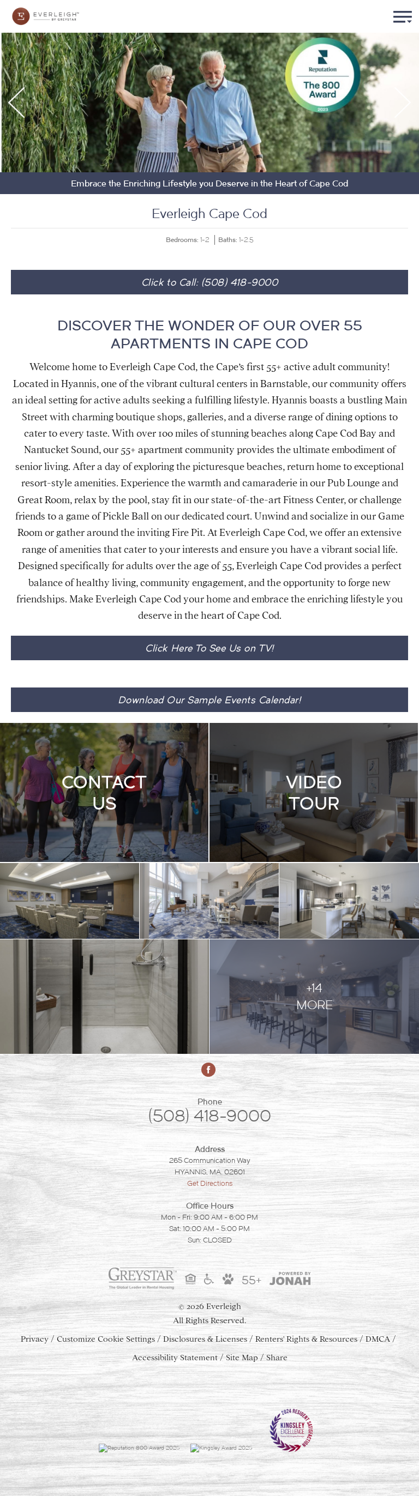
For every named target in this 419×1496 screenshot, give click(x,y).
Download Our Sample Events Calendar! (209, 699)
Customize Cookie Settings (106, 1339)
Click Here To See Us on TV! (209, 648)
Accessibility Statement (175, 1358)
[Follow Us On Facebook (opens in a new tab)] (209, 1070)
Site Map (242, 1358)
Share (277, 1358)
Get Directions (209, 1183)
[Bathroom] (105, 996)
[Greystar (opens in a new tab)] (143, 1278)
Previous (16, 102)
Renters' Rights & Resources (306, 1339)
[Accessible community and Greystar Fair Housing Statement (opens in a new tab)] (209, 1279)
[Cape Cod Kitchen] (349, 901)
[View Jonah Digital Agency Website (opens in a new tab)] (290, 1278)
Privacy (35, 1339)
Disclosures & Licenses (205, 1339)
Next (402, 102)
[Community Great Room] (209, 901)
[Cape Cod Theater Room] (70, 901)
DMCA (378, 1339)
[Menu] (402, 16)
